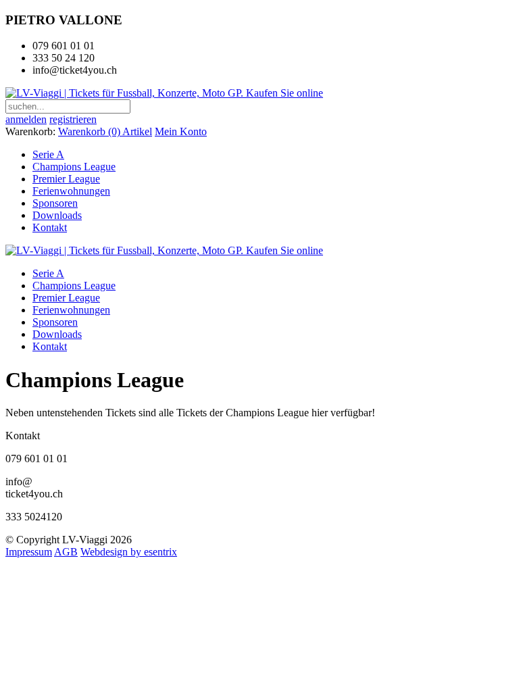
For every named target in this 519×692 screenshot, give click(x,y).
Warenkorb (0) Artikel (105, 131)
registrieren (73, 119)
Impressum (28, 552)
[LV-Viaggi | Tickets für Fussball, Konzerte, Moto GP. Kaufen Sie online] (164, 93)
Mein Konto (181, 131)
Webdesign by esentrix (128, 552)
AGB (66, 552)
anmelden (26, 119)
